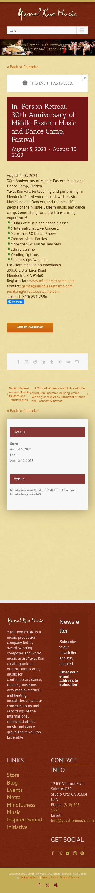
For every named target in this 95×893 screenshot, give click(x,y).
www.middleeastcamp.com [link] (52, 280)
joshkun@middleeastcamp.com (33, 291)
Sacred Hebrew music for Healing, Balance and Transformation (20, 394)
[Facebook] (53, 853)
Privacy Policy (50, 877)
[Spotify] (82, 853)
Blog (12, 782)
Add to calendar (30, 327)
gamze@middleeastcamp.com (47, 286)
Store (13, 775)
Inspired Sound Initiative (24, 823)
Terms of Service (69, 877)
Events (15, 789)
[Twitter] (60, 853)
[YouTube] (67, 853)
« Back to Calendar (22, 66)
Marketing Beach (29, 877)
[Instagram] (75, 853)
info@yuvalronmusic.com (72, 820)
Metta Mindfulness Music (21, 805)
